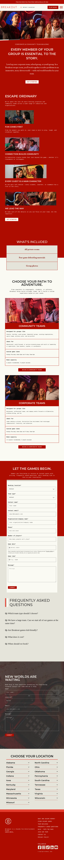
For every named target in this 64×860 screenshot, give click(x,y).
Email (7, 705)
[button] (61, 7)
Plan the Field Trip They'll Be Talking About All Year (32, 2)
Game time (12, 556)
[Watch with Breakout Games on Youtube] (56, 848)
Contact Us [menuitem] (42, 834)
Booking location (14, 485)
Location (8, 697)
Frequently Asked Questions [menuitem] (48, 826)
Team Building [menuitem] (43, 824)
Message (11, 565)
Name (7, 689)
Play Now (53, 7)
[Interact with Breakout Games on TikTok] (48, 848)
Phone (10, 527)
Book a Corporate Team (32, 447)
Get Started (32, 82)
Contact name (13, 502)
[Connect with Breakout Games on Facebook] (40, 848)
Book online (49, 551)
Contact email (13, 510)
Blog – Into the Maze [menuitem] (45, 829)
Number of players (15, 535)
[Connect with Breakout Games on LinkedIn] (52, 848)
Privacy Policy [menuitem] (43, 837)
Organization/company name (18, 519)
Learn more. (9, 832)
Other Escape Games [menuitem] (45, 821)
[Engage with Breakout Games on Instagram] (44, 848)
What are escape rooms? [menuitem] (46, 819)
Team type (12, 494)
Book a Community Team (32, 370)
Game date (12, 544)
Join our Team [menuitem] (43, 832)
